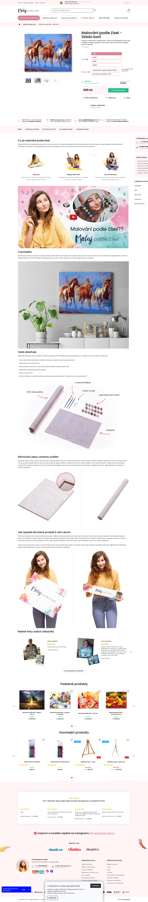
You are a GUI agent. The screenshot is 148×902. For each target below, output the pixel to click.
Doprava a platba (28, 3)
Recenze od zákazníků (114, 880)
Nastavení (52, 898)
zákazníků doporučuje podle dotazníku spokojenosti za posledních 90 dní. (74, 801)
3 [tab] (76, 726)
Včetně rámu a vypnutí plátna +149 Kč (105, 70)
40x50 (95, 57)
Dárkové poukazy (87, 864)
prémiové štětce (60, 120)
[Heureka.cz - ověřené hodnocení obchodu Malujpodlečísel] (85, 106)
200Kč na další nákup (88, 867)
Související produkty (66, 129)
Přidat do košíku (119, 90)
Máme (87, 120)
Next (130, 652)
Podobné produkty (82, 129)
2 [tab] (74, 726)
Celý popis (85, 47)
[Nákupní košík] (128, 10)
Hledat (95, 10)
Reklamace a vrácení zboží (90, 872)
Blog (36, 3)
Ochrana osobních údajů (89, 880)
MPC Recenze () (49, 129)
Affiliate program (112, 864)
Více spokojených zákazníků (73, 671)
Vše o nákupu (86, 875)
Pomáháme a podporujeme (116, 875)
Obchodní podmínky (88, 878)
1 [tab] (72, 726)
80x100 (95, 65)
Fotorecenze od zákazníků (115, 883)
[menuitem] (29, 18)
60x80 (94, 61)
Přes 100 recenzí (95, 107)
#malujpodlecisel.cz (102, 833)
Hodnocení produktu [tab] (32, 129)
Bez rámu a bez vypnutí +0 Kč (102, 74)
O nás (19, 3)
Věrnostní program (113, 878)
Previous (14, 706)
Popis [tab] (20, 129)
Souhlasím (96, 886)
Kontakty (42, 3)
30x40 (95, 54)
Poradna (109, 872)
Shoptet (127, 899)
